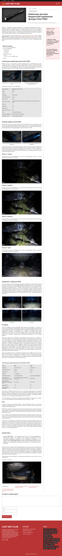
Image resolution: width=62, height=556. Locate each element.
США (53, 529)
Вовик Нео (48, 56)
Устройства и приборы (32, 11)
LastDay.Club (48, 35)
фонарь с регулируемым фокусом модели (28, 35)
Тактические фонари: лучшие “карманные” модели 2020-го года (8, 490)
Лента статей (4, 0)
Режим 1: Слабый (6, 49)
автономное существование (49, 531)
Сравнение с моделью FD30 (7, 54)
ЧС (55, 529)
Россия (50, 529)
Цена (4, 57)
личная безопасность (55, 538)
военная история (47, 533)
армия (56, 531)
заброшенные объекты (37, 22)
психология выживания (52, 542)
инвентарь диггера (45, 22)
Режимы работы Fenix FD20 (7, 48)
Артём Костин (48, 45)
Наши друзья (32, 529)
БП (46, 529)
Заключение (4, 58)
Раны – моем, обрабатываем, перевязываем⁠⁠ (50, 32)
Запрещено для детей (27, 530)
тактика (56, 546)
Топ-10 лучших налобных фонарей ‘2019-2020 (34, 487)
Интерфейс (5, 55)
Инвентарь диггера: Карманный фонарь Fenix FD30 (21, 487)
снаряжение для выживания (49, 546)
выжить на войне (47, 538)
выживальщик (53, 533)
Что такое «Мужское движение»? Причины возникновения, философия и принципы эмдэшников (52, 52)
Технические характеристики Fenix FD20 (9, 47)
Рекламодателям (26, 529)
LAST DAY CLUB (12, 4)
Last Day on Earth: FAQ (27, 534)
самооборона (46, 544)
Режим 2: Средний (6, 50)
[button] (59, 3)
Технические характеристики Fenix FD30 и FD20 (11, 56)
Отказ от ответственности (28, 532)
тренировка (46, 548)
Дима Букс (34, 8)
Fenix (32, 22)
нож (44, 540)
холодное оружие (52, 548)
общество (48, 540)
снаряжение (51, 22)
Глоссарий (12, 0)
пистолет (45, 542)
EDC (30, 22)
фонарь (54, 22)
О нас (8, 0)
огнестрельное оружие (55, 540)
